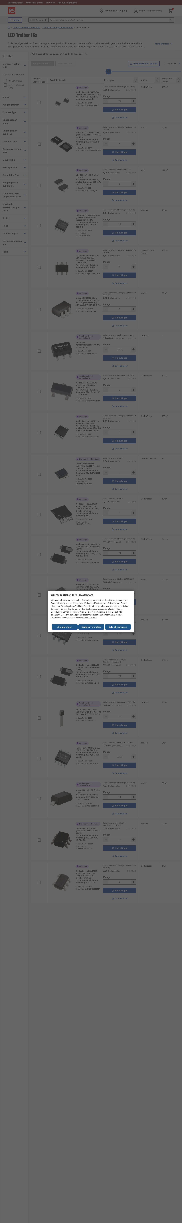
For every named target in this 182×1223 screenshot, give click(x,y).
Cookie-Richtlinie (89, 617)
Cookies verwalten (91, 626)
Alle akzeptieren (118, 626)
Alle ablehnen (64, 626)
